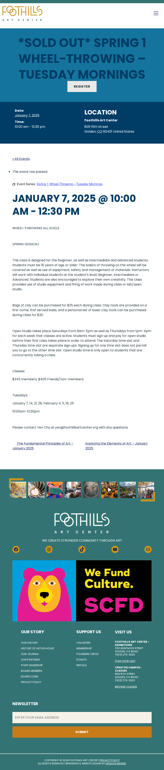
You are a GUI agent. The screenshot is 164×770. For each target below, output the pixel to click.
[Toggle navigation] (156, 13)
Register (82, 86)
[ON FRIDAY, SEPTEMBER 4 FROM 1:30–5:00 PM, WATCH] (18, 490)
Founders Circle (87, 654)
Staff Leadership (32, 665)
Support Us (88, 632)
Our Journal (30, 654)
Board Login (29, 676)
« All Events (21, 158)
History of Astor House (37, 648)
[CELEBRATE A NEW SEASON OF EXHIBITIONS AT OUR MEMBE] (146, 490)
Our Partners (30, 659)
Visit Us (123, 632)
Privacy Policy (31, 682)
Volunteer (83, 642)
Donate (81, 659)
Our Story (32, 632)
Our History (29, 642)
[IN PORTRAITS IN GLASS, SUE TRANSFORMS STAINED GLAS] (91, 490)
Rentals (81, 665)
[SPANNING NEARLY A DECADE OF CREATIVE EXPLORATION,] (55, 490)
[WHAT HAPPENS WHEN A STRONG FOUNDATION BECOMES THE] (36, 490)
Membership (84, 648)
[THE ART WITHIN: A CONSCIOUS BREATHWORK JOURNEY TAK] (73, 490)
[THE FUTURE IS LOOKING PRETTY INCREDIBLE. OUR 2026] (109, 490)
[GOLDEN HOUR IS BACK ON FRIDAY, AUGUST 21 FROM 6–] (128, 490)
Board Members (31, 671)
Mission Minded (116, 763)
